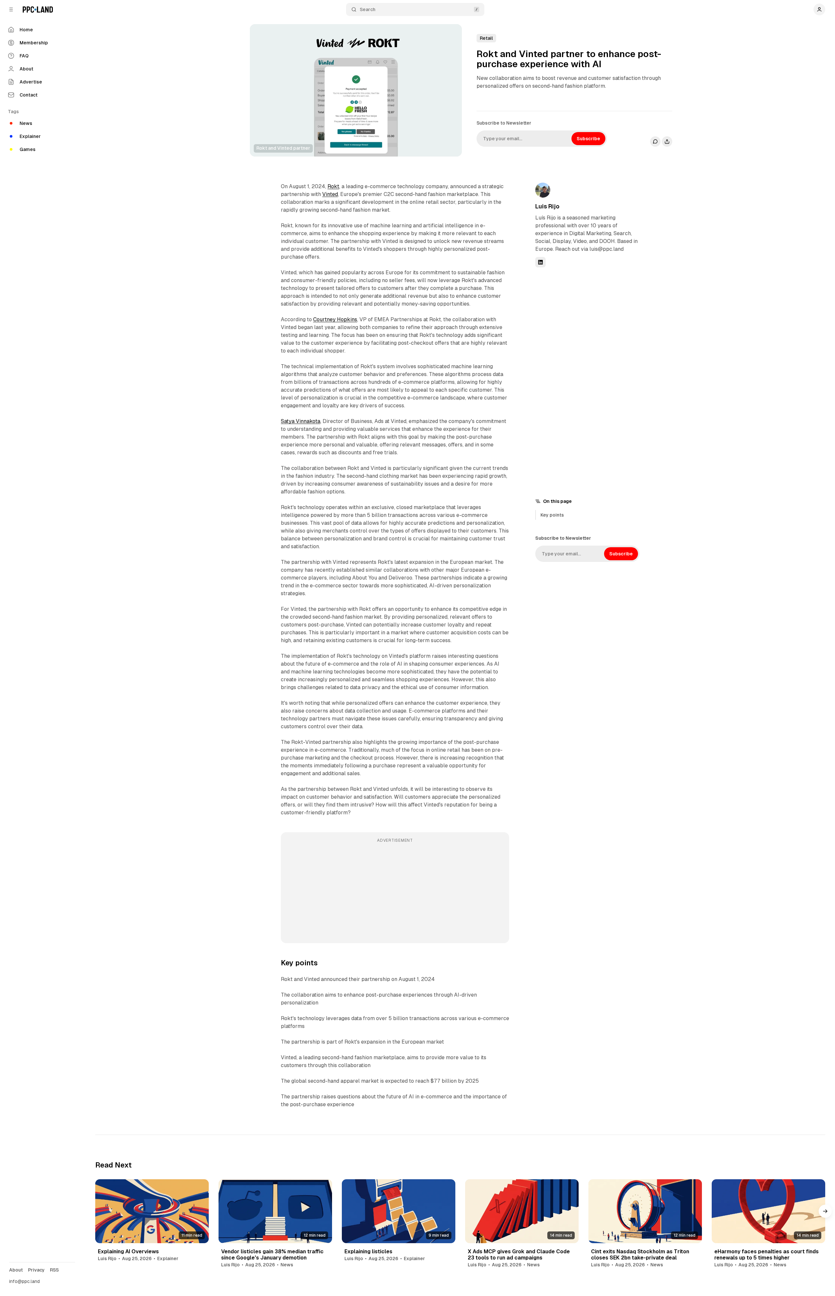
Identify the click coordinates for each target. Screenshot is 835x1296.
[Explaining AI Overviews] (152, 1211)
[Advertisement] (395, 892)
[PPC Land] (38, 9)
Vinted (330, 194)
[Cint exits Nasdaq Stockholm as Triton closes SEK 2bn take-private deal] (645, 1211)
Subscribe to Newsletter (504, 123)
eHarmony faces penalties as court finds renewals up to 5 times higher (766, 1254)
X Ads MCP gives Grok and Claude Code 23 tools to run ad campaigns (519, 1254)
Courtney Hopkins (335, 319)
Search (367, 9)
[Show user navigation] (819, 9)
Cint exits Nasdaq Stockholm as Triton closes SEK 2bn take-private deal (640, 1254)
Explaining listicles (368, 1251)
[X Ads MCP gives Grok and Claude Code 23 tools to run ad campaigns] (522, 1211)
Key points (552, 515)
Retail (486, 38)
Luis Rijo (547, 206)
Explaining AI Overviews (128, 1251)
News (287, 1264)
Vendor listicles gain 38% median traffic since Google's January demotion (272, 1254)
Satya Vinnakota (300, 421)
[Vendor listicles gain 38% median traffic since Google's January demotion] (275, 1211)
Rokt (333, 186)
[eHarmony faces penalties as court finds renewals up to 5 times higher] (768, 1211)
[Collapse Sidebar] (11, 9)
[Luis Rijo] (542, 190)
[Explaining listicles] (398, 1211)
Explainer (167, 1258)
